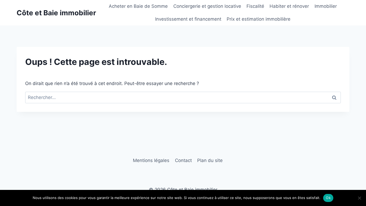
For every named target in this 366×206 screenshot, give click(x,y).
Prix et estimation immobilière (258, 19)
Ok (328, 198)
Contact (183, 160)
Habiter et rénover (289, 6)
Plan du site (210, 160)
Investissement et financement (188, 19)
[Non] (359, 198)
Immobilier (326, 6)
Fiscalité (255, 6)
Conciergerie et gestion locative (207, 6)
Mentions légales (151, 160)
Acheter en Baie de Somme (138, 6)
